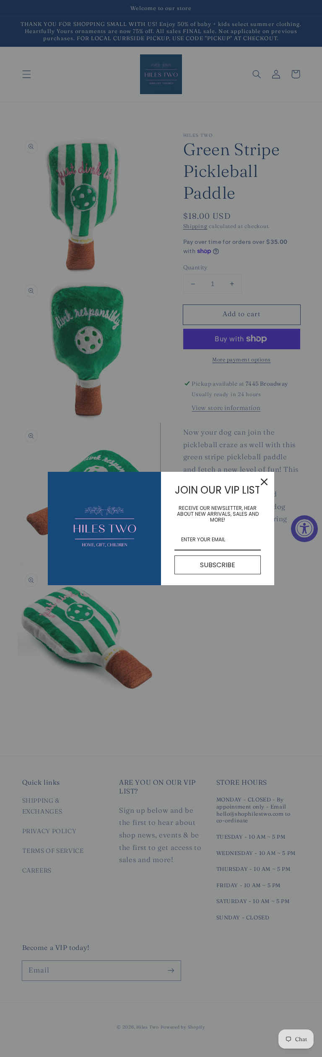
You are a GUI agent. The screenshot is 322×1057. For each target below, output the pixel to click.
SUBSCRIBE (217, 565)
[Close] (264, 482)
